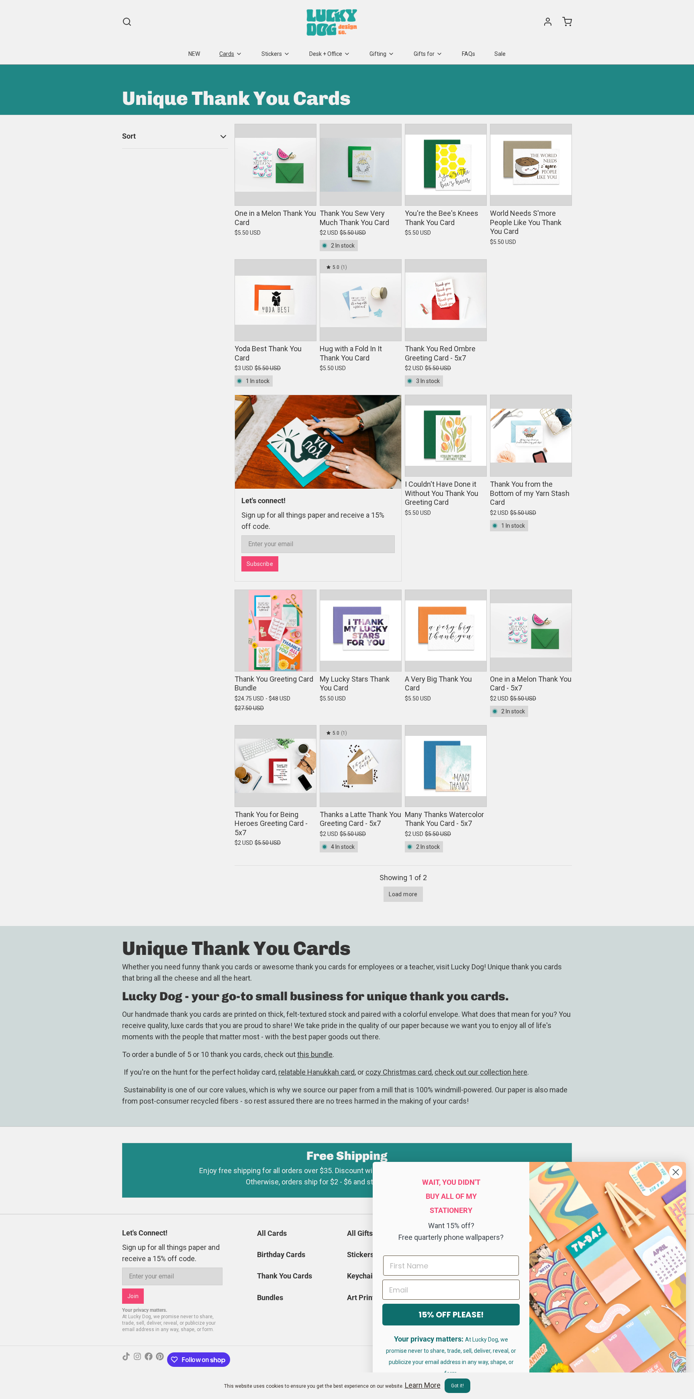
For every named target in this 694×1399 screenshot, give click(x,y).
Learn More (423, 1385)
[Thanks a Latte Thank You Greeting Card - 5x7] (361, 766)
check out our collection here (481, 1072)
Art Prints (362, 1297)
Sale (500, 54)
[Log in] (545, 22)
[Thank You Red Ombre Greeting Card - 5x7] (446, 300)
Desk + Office (325, 54)
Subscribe (260, 564)
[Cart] (564, 22)
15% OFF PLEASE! (451, 1314)
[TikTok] (126, 1359)
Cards (226, 54)
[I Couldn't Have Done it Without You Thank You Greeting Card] (446, 436)
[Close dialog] (676, 1172)
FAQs (468, 54)
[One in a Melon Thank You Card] (275, 165)
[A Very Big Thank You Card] (446, 631)
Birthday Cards (281, 1254)
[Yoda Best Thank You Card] (275, 300)
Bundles (270, 1297)
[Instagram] (137, 1359)
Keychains (363, 1276)
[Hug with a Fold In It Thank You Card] (361, 300)
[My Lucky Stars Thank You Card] (361, 631)
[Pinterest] (160, 1359)
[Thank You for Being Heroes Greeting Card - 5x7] (275, 766)
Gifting (377, 54)
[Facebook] (149, 1359)
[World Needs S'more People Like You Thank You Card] (531, 165)
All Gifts (360, 1233)
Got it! (457, 1386)
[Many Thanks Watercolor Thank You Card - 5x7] (446, 766)
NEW (194, 54)
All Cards (272, 1233)
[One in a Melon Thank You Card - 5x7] (531, 631)
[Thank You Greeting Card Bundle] (275, 631)
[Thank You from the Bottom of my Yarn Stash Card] (531, 436)
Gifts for (424, 54)
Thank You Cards (284, 1276)
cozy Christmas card (398, 1072)
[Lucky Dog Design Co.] (332, 21)
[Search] (127, 22)
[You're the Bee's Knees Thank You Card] (446, 165)
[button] (275, 194)
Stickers (271, 54)
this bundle (315, 1054)
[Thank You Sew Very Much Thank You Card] (361, 165)
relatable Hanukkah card (316, 1072)
